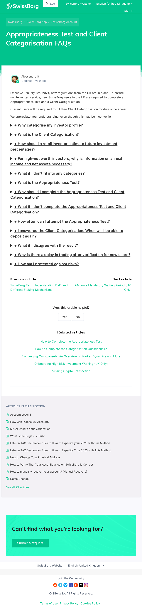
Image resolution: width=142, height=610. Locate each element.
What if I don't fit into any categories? (51, 173)
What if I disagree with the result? (48, 245)
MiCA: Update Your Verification (30, 429)
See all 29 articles (17, 487)
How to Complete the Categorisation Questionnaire (71, 349)
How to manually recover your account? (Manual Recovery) (48, 471)
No (78, 317)
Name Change (19, 479)
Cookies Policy (90, 603)
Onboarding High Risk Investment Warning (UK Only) (71, 363)
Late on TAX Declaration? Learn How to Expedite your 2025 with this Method (60, 443)
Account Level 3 (20, 414)
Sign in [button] (128, 10)
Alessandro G (30, 76)
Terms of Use (49, 603)
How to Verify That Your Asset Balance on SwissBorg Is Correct (51, 464)
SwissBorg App (37, 22)
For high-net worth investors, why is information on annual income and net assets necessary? (66, 161)
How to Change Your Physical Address (35, 457)
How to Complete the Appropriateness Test (71, 341)
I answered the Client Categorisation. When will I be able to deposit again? (66, 233)
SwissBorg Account (64, 22)
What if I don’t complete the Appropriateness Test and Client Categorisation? (68, 209)
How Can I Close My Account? (29, 422)
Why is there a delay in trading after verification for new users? (74, 254)
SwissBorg (15, 22)
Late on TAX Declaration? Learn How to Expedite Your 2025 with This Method (60, 450)
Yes (64, 317)
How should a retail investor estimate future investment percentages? (63, 146)
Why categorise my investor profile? (50, 125)
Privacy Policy (69, 603)
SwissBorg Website (78, 3)
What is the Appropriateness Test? (49, 182)
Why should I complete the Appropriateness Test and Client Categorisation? (67, 195)
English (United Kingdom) (113, 3)
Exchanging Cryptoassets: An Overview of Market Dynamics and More (71, 356)
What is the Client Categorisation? (48, 134)
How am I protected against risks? (48, 264)
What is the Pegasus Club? (27, 436)
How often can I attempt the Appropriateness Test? (64, 221)
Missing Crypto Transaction (71, 371)
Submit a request (30, 543)
